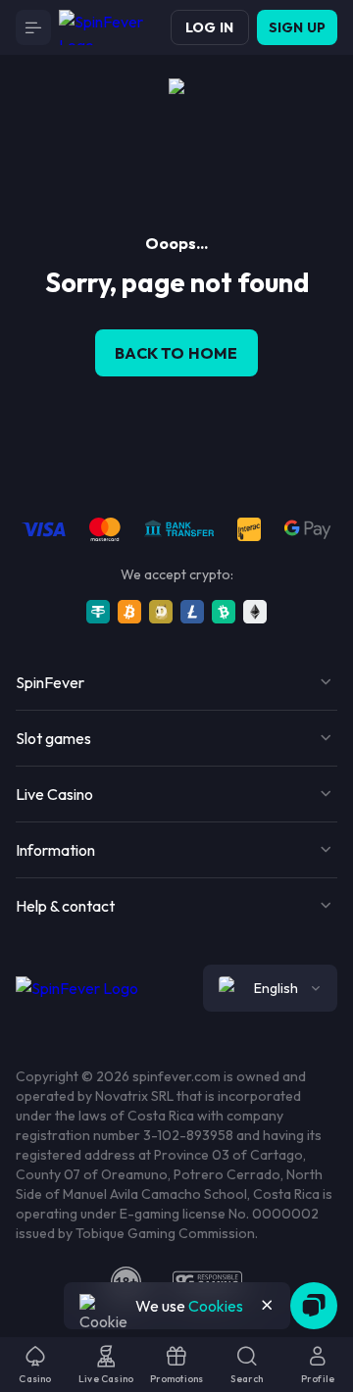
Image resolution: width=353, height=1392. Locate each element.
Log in (209, 27)
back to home (176, 353)
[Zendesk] (313, 1305)
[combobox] (270, 988)
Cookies (215, 1306)
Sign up (297, 27)
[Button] (33, 27)
